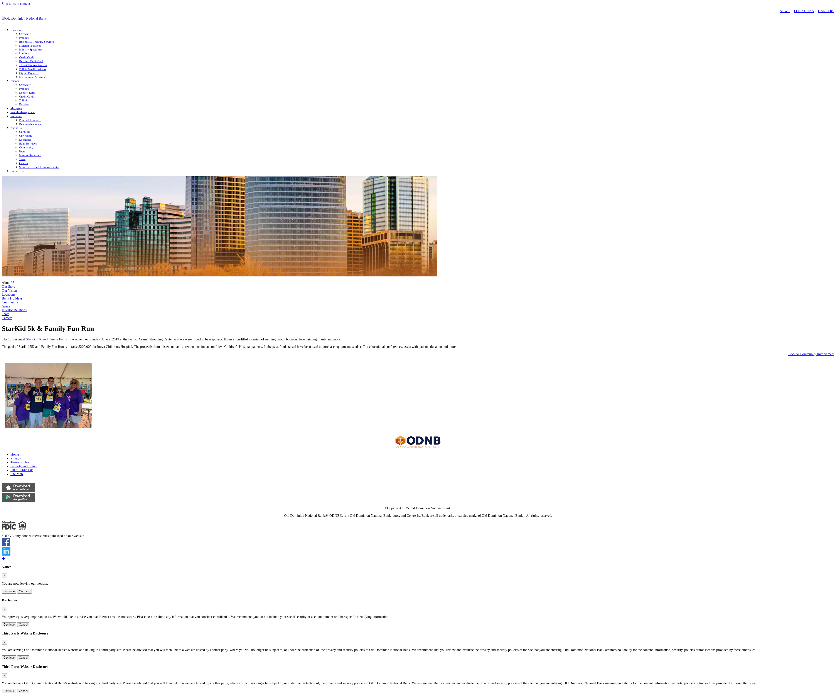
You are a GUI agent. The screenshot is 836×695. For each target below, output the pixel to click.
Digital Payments (29, 73)
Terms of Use (19, 462)
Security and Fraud (23, 466)
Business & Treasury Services (36, 41)
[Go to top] (418, 558)
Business (15, 30)
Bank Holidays (28, 143)
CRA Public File (21, 470)
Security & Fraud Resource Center (39, 167)
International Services (32, 77)
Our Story (24, 131)
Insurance (16, 116)
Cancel (23, 624)
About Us (16, 128)
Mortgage (16, 108)
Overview (24, 33)
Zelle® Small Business (32, 69)
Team (22, 159)
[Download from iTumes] (18, 491)
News (22, 151)
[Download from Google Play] (18, 501)
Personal (15, 80)
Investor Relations (30, 155)
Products (24, 37)
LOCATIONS (804, 11)
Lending (24, 53)
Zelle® (23, 100)
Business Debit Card (31, 61)
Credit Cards (26, 57)
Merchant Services (30, 45)
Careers (23, 163)
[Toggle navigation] (3, 23)
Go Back (24, 591)
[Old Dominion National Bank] (24, 18)
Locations (25, 139)
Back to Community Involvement (811, 354)
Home (14, 454)
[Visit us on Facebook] (6, 545)
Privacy (15, 458)
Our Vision (25, 135)
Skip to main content (16, 3)
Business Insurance (30, 124)
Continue (9, 591)
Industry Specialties (30, 49)
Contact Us (17, 171)
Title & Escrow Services (33, 65)
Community (26, 147)
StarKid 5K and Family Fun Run (48, 339)
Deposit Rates (27, 92)
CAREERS (826, 11)
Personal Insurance (30, 120)
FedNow (24, 104)
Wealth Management (22, 112)
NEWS (785, 11)
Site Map (16, 474)
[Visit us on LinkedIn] (6, 554)
